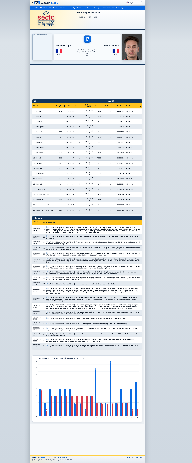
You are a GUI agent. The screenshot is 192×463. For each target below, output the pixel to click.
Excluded (88, 8)
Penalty (72, 8)
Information (63, 8)
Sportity (96, 8)
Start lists (43, 8)
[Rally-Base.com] (46, 3)
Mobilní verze (62, 457)
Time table (53, 8)
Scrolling (119, 8)
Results (35, 8)
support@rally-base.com (134, 457)
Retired (79, 8)
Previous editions (107, 8)
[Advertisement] (154, 34)
